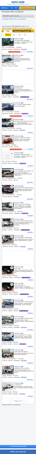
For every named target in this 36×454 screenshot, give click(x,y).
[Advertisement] (17, 72)
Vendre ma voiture (28, 8)
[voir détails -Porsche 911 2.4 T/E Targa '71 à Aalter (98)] (8, 386)
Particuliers (27, 31)
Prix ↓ (19, 35)
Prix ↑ (14, 35)
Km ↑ (25, 35)
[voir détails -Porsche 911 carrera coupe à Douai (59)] (8, 270)
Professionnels (17, 31)
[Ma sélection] (16, 8)
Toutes (8, 31)
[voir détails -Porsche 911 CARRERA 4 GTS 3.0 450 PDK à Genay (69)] (8, 370)
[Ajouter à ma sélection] (11, 39)
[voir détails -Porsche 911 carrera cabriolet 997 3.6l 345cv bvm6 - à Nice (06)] (8, 239)
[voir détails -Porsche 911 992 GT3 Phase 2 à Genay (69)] (8, 89)
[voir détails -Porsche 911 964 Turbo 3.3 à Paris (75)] (8, 58)
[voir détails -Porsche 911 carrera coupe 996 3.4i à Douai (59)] (8, 286)
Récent (8, 35)
